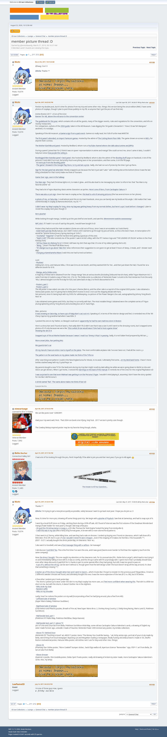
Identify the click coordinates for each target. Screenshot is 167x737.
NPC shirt (39, 223)
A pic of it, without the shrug (47, 565)
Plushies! (39, 262)
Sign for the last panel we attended (49, 170)
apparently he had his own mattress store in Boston (100, 321)
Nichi (17, 62)
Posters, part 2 (42, 287)
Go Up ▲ (156, 729)
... (31, 54)
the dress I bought (47, 557)
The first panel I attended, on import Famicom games (56, 138)
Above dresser (42, 655)
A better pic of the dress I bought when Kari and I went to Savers (61, 572)
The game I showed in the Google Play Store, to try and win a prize (62, 165)
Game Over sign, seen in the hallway (49, 177)
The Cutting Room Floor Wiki (109, 138)
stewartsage (21, 408)
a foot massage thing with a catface (75, 545)
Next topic (151, 47)
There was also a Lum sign (45, 194)
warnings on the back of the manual (93, 370)
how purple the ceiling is (57, 153)
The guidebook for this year (46, 121)
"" (39, 245)
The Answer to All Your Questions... (95, 487)
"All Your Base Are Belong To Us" (49, 243)
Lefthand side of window (46, 599)
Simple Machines (26, 729)
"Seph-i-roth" (41, 238)
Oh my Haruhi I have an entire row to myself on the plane (58, 350)
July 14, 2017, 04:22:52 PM (43, 684)
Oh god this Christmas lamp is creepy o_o (52, 528)
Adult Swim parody (43, 231)
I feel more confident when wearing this (119, 581)
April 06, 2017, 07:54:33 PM (44, 409)
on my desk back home (130, 360)
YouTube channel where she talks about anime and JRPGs (111, 146)
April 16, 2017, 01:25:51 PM (44, 502)
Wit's (147, 138)
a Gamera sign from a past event (72, 133)
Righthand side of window (46, 606)
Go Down (14, 55)
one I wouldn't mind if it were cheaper (77, 538)
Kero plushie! (40, 214)
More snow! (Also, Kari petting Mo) (49, 340)
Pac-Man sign (40, 182)
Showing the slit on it (43, 331)
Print (153, 55)
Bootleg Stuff (121, 158)
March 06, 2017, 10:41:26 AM (44, 62)
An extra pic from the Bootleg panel (50, 162)
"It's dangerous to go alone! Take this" (51, 248)
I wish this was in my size (46, 530)
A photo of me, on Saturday (46, 199)
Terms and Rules (145, 729)
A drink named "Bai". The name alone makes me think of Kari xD (60, 382)
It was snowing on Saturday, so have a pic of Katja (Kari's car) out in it (62, 313)
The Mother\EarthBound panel (47, 146)
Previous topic (139, 47)
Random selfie (42, 589)
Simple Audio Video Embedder (17, 732)
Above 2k (40, 645)
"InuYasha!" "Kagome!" (45, 236)
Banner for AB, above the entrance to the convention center (59, 116)
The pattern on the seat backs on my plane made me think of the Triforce (64, 355)
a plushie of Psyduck (105, 518)
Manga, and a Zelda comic (46, 272)
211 (33, 54)
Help (136, 729)
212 (37, 54)
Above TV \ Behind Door (46, 633)
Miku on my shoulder (44, 591)
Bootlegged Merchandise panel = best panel (53, 158)
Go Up (13, 704)
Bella (17, 453)
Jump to (122, 714)
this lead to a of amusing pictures (97, 194)
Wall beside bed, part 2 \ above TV (49, 623)
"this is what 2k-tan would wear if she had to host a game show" (93, 328)
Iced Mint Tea (51, 550)
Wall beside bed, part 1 (45, 616)
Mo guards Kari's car (43, 345)
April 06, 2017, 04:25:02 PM (44, 102)
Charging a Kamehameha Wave (48, 253)
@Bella (38, 71)
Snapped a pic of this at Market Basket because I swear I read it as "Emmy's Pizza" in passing (71, 335)
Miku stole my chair (44, 586)
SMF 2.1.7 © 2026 (14, 729)
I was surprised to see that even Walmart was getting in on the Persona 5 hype (66, 374)
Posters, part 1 (42, 284)
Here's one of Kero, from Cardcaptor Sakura (107, 189)
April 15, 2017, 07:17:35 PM (44, 453)
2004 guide (65, 126)
